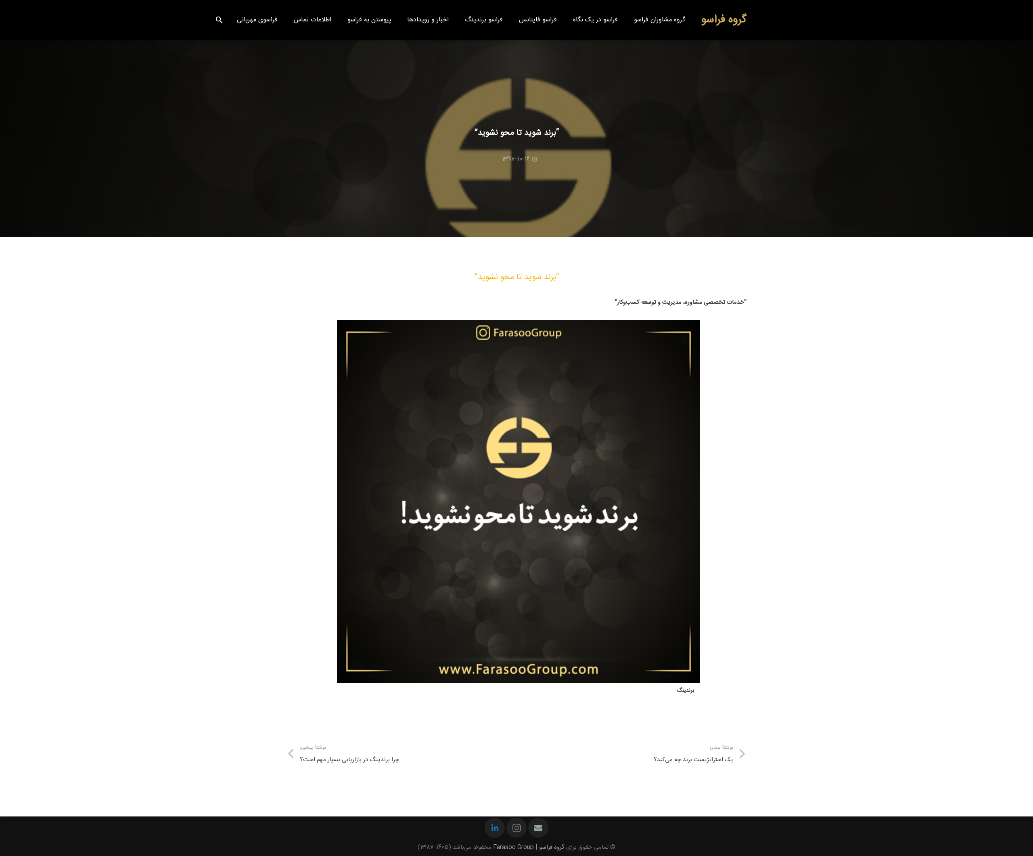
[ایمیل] (538, 828)
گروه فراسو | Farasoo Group (529, 847)
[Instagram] (516, 828)
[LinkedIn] (495, 828)
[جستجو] (219, 20)
